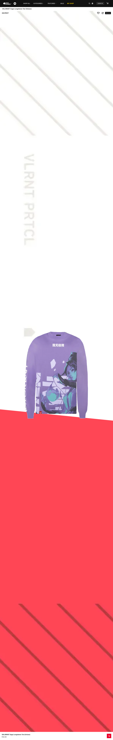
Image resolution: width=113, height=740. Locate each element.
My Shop (70, 3)
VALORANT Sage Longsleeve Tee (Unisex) (16, 734)
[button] (108, 3)
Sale (62, 3)
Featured (51, 3)
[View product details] (109, 736)
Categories (37, 3)
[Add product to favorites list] (98, 13)
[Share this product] (102, 13)
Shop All (26, 3)
